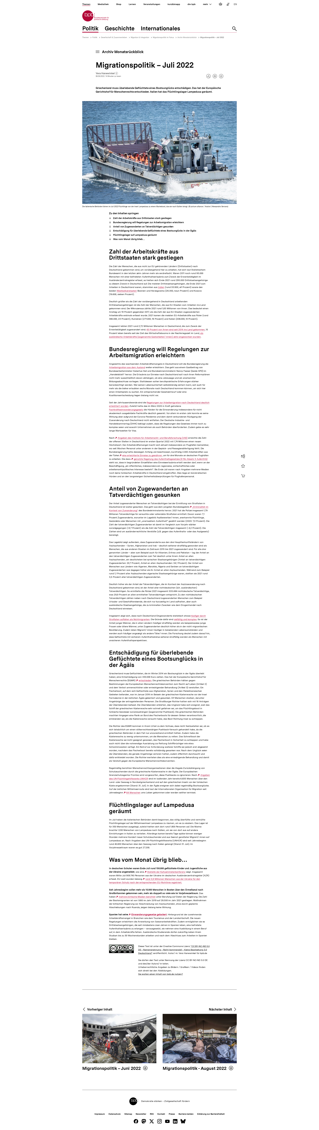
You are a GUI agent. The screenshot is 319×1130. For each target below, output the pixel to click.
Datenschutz (115, 1114)
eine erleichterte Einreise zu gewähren (142, 455)
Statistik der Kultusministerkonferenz (166, 872)
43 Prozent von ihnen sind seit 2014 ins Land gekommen (175, 329)
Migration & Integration (140, 37)
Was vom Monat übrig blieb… (129, 239)
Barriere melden (186, 1114)
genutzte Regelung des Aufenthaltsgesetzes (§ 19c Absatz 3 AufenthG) (170, 459)
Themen (85, 37)
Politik (94, 37)
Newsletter (141, 1114)
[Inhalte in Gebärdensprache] (228, 4)
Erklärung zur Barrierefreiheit (211, 1114)
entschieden (145, 680)
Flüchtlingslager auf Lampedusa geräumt (135, 235)
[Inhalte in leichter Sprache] (220, 4)
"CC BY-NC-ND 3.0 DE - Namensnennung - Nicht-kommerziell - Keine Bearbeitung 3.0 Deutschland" (174, 949)
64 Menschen (133, 792)
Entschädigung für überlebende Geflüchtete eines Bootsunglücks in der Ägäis (154, 230)
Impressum (99, 1114)
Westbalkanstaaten (127, 290)
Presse (172, 1114)
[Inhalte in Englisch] (235, 4)
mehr (207, 4)
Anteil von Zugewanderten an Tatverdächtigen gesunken (143, 226)
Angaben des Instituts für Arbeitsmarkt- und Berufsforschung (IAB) (153, 438)
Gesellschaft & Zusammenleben (114, 37)
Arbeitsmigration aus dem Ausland (127, 367)
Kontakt (161, 1114)
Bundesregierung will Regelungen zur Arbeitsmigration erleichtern (148, 222)
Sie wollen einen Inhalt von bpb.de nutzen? (160, 974)
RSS (152, 1114)
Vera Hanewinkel (107, 73)
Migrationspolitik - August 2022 (195, 1068)
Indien (161, 287)
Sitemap (128, 1114)
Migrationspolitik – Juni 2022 (112, 1068)
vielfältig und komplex (185, 619)
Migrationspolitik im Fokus (163, 37)
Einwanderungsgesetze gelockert (149, 914)
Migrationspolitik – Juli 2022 (212, 37)
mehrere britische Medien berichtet (137, 896)
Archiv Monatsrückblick (187, 37)
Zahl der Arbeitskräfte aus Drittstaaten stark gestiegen (142, 218)
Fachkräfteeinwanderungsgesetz (126, 409)
